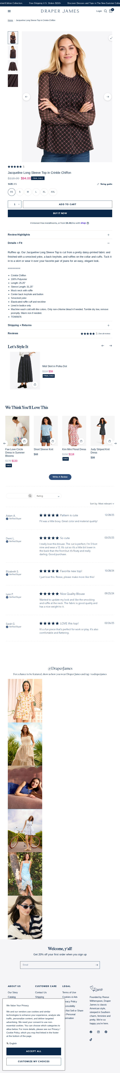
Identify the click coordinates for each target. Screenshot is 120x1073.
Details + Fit (15, 243)
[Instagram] (100, 1032)
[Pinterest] (108, 1032)
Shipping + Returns (20, 325)
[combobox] (48, 496)
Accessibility (68, 1006)
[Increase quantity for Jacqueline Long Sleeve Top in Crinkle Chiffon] (19, 204)
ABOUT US (14, 986)
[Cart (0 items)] (110, 11)
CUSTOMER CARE (46, 986)
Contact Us (41, 992)
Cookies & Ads (70, 997)
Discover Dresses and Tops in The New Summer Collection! (77, 3)
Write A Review (60, 477)
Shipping (39, 997)
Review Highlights (19, 234)
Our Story (13, 992)
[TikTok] (93, 1039)
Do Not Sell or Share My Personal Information (72, 1014)
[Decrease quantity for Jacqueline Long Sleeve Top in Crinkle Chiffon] (10, 204)
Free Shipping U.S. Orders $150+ (26, 3)
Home (10, 20)
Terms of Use (69, 992)
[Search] (105, 11)
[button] (9, 11)
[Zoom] (112, 38)
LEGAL (66, 986)
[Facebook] (93, 1032)
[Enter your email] (97, 965)
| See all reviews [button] (103, 334)
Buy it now (60, 213)
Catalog (12, 997)
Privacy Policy (69, 1001)
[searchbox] (16, 495)
